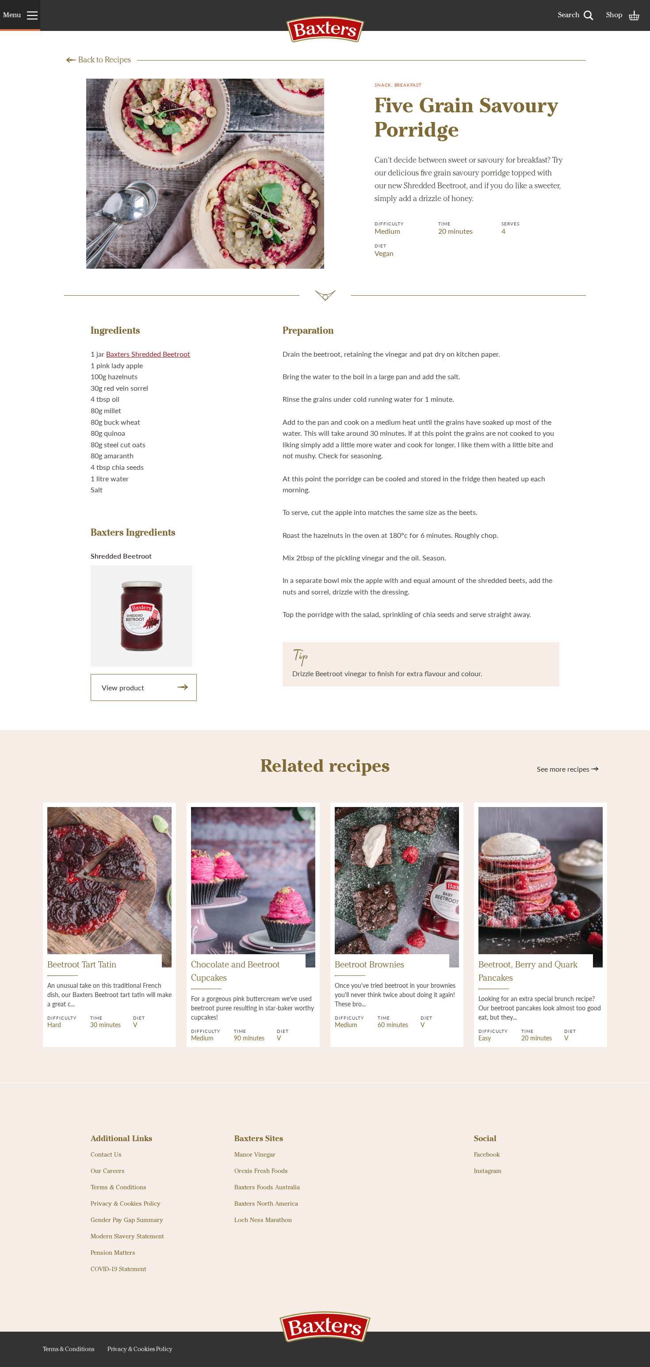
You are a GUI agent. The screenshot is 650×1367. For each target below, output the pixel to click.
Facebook (487, 1155)
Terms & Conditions (118, 1187)
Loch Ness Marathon (263, 1220)
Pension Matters (113, 1253)
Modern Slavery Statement (127, 1237)
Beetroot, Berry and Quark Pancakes (527, 972)
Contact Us (106, 1155)
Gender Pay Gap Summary (127, 1220)
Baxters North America (266, 1204)
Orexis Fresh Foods (261, 1171)
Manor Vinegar (254, 1155)
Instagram (487, 1171)
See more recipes (563, 769)
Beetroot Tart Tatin (81, 965)
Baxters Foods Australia (267, 1187)
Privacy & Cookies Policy (126, 1204)
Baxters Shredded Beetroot (148, 354)
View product (123, 687)
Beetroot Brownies (369, 965)
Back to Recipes (104, 60)
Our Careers (108, 1171)
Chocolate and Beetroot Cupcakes (235, 972)
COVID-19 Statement (118, 1269)
